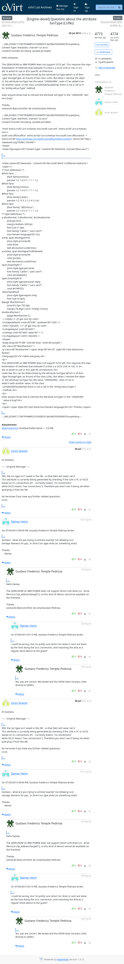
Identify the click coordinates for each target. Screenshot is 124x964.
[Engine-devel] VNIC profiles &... (111, 23)
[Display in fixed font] (85, 434)
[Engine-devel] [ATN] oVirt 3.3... (13, 23)
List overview (102, 44)
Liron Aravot (19, 451)
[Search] (119, 7)
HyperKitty (62, 959)
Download (104, 52)
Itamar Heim (19, 521)
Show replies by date (80, 442)
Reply (7, 437)
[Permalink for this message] (89, 434)
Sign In (76, 9)
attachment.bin (10, 428)
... (4, 155)
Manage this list (62, 7)
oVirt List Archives (40, 7)
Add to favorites (106, 67)
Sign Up (87, 9)
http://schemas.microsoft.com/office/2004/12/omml (43, 138)
